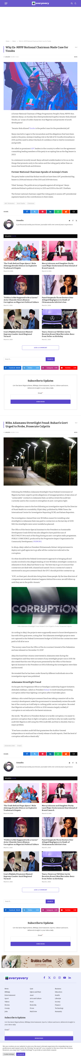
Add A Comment (40, 347)
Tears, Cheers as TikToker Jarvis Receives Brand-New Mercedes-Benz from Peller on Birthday (58, 334)
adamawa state (10, 745)
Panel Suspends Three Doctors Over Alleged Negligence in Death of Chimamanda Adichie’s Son (57, 300)
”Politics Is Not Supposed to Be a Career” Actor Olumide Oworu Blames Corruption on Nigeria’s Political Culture (21, 300)
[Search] (71, 3)
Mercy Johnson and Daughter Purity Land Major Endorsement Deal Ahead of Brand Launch (59, 265)
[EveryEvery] (40, 3)
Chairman (31, 203)
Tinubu (32, 128)
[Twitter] (6, 124)
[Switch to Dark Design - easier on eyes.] (75, 3)
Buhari (47, 690)
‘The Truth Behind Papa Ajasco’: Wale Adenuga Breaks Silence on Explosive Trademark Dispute (20, 265)
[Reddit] (6, 134)
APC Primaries (9, 203)
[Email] (6, 143)
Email (40, 393)
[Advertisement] (40, 23)
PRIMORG (37, 541)
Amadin (7, 57)
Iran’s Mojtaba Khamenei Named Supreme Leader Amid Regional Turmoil (18, 334)
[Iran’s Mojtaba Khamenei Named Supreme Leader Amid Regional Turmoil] (21, 319)
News (75, 57)
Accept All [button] (21, 1054)
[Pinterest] (6, 129)
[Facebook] (6, 119)
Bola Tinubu (21, 203)
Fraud (19, 745)
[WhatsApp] (6, 139)
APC (33, 148)
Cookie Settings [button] (9, 1054)
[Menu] (6, 3)
